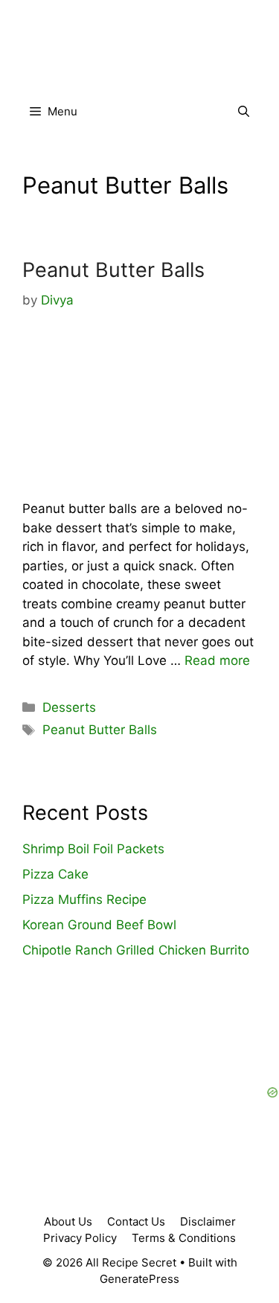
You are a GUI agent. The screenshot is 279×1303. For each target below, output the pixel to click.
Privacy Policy (80, 1238)
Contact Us (136, 1221)
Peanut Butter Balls (113, 270)
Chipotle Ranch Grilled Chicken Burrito (135, 950)
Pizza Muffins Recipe (84, 899)
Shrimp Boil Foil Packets (93, 848)
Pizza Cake (55, 874)
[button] (243, 111)
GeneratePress (139, 1279)
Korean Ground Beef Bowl (99, 924)
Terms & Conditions (184, 1238)
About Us (68, 1221)
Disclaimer (208, 1221)
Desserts (69, 707)
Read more (217, 660)
